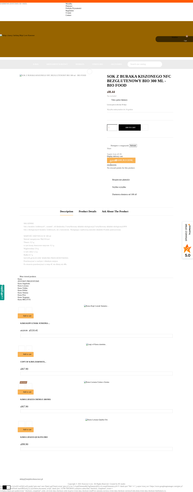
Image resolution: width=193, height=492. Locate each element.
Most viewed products (28, 277)
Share (114, 149)
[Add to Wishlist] (145, 127)
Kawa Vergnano (23, 297)
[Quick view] (21, 310)
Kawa (20, 279)
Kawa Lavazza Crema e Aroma (35, 399)
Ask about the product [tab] (115, 211)
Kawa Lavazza (23, 286)
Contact (68, 15)
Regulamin (70, 11)
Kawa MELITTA (24, 300)
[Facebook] (101, 478)
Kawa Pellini (22, 290)
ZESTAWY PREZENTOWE (28, 281)
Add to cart (130, 127)
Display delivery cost (115, 156)
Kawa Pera (22, 295)
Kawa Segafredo (24, 284)
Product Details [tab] (87, 211)
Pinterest (121, 149)
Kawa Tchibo (23, 288)
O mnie (68, 13)
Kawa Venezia (23, 293)
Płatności (69, 6)
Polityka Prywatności (73, 8)
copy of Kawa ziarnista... (33, 362)
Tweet (118, 149)
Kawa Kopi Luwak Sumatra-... (35, 323)
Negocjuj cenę (121, 160)
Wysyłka (69, 4)
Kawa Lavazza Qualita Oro (34, 437)
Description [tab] (66, 211)
